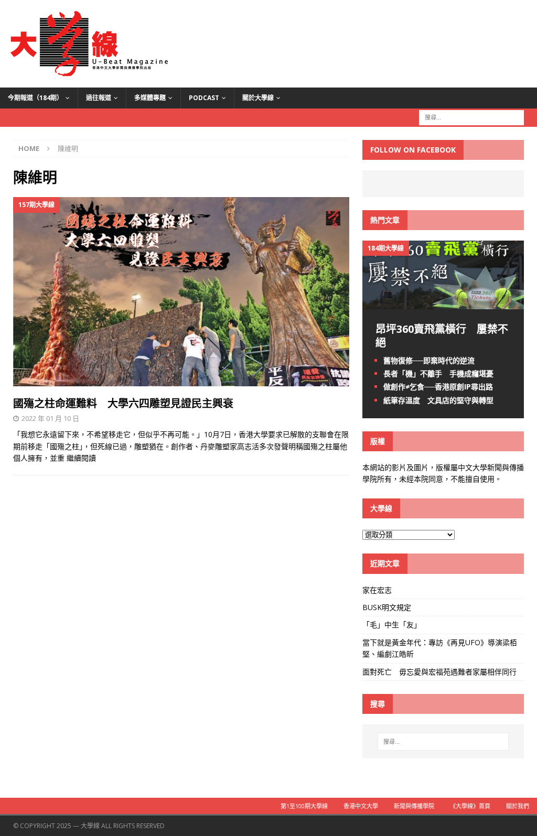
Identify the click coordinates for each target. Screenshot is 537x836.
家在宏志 (377, 590)
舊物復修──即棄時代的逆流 (429, 360)
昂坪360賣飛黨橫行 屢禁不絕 (441, 336)
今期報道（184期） (35, 97)
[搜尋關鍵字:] (471, 117)
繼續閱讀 (81, 458)
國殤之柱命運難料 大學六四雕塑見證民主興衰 (123, 403)
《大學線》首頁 (470, 806)
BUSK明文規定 (386, 607)
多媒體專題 (150, 97)
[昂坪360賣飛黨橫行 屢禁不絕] (443, 303)
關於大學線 (258, 97)
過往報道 (98, 97)
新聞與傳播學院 (414, 806)
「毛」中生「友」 (391, 624)
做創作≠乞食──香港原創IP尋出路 (438, 387)
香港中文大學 (360, 806)
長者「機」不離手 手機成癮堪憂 (438, 373)
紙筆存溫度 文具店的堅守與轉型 (438, 400)
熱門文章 (385, 220)
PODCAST (204, 97)
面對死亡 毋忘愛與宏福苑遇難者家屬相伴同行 (440, 672)
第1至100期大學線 (304, 806)
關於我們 (517, 806)
